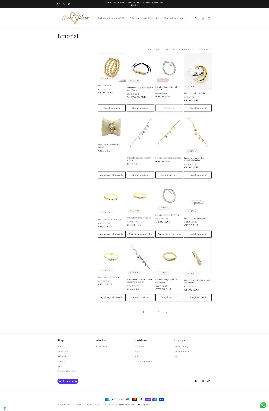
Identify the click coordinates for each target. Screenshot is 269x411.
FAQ (137, 356)
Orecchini (62, 351)
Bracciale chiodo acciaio (194, 218)
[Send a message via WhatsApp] (263, 405)
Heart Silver (69, 405)
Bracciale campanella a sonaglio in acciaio (194, 159)
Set (59, 366)
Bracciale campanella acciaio (168, 158)
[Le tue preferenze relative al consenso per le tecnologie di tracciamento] (5, 408)
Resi (137, 351)
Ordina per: (154, 49)
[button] (112, 18)
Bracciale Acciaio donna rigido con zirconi (197, 281)
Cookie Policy (181, 346)
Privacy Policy (181, 351)
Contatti (139, 346)
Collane (61, 361)
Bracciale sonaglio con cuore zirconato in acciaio (139, 280)
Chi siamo (101, 346)
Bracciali (62, 356)
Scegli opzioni (112, 108)
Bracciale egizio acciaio (108, 277)
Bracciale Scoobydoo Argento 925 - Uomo (140, 89)
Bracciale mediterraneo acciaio (108, 145)
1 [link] (143, 312)
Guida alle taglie (143, 361)
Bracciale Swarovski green (167, 215)
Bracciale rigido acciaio (194, 93)
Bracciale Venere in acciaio (110, 219)
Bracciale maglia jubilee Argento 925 (166, 281)
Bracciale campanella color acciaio (139, 159)
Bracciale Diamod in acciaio (139, 218)
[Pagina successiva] (166, 312)
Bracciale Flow (104, 85)
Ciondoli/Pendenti (66, 371)
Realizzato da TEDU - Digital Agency (134, 405)
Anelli (60, 346)
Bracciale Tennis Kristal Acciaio (166, 88)
